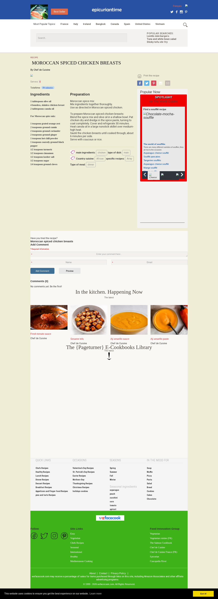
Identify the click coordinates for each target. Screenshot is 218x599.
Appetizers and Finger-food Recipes (52, 491)
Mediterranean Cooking (81, 561)
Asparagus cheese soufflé (156, 153)
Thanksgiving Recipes (83, 483)
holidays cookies (80, 491)
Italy (75, 24)
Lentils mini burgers (158, 36)
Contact (103, 573)
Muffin (150, 472)
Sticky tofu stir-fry (157, 42)
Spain (127, 24)
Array (129, 158)
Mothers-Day (78, 479)
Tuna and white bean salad (161, 39)
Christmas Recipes (81, 487)
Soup (149, 468)
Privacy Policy (118, 573)
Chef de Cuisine (42, 69)
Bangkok (101, 24)
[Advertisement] (162, 204)
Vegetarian (75, 538)
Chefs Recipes (42, 468)
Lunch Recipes (42, 476)
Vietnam (160, 24)
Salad (149, 483)
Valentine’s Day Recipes (83, 468)
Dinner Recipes (42, 479)
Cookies (150, 491)
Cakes (149, 495)
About (92, 573)
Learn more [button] (96, 593)
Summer (113, 472)
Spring (113, 468)
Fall (111, 476)
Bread (149, 487)
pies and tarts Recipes (46, 495)
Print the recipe (151, 75)
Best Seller (59, 11)
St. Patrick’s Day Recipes (84, 472)
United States (142, 24)
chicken (102, 152)
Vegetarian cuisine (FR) (161, 538)
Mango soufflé (150, 167)
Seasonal (74, 547)
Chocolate (151, 499)
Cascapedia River (158, 561)
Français (177, 6)
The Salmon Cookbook (161, 543)
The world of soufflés (154, 144)
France (64, 24)
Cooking (106, 10)
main (126, 152)
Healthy (74, 556)
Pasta (149, 479)
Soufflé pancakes (152, 156)
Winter (113, 479)
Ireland (87, 24)
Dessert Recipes (43, 483)
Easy (72, 533)
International (76, 552)
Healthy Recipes (43, 472)
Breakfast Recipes (44, 487)
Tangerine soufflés (152, 160)
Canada (115, 24)
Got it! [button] (203, 593)
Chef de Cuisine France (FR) (163, 552)
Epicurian (154, 556)
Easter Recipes (79, 476)
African (100, 158)
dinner (91, 164)
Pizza (149, 476)
